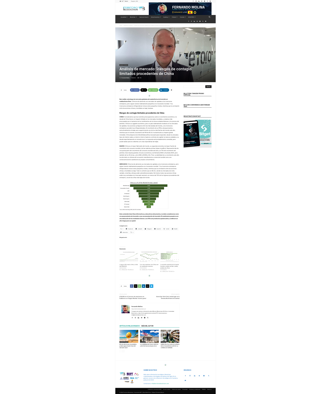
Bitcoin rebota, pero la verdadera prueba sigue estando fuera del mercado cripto (127, 346)
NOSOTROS (191, 17)
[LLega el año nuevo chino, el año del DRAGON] (128, 256)
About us (209, 389)
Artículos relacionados (129, 326)
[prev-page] (120, 351)
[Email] (147, 286)
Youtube (182, 17)
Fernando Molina (125, 77)
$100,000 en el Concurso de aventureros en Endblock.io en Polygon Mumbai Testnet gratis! (132, 297)
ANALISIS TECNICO (128, 25)
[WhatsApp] (139, 286)
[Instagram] (196, 1)
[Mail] (201, 1)
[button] (209, 17)
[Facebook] (193, 1)
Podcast (174, 17)
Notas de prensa (155, 17)
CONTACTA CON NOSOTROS (154, 389)
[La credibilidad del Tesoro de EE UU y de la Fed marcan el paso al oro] (149, 336)
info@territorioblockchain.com (160, 383)
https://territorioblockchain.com (138, 309)
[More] (171, 90)
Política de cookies (176, 389)
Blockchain (133, 17)
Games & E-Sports (144, 17)
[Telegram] (204, 1)
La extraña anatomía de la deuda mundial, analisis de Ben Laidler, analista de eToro (169, 266)
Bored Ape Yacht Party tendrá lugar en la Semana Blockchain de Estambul (167, 297)
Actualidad (123, 17)
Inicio (120, 25)
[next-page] (123, 351)
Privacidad (184, 389)
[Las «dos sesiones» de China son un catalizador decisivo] (149, 256)
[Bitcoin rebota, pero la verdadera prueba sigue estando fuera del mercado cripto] (128, 336)
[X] (207, 1)
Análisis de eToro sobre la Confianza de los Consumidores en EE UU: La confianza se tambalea (170, 346)
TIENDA (204, 389)
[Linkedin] (199, 1)
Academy (165, 17)
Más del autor (147, 326)
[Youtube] (210, 1)
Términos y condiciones (194, 389)
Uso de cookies (166, 389)
